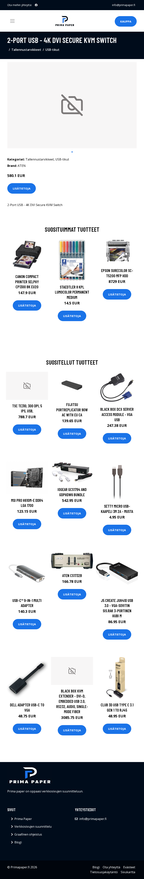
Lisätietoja (21, 188)
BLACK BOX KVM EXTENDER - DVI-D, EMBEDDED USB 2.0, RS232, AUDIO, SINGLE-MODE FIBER (72, 701)
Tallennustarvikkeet (26, 50)
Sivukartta (128, 872)
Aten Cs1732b (72, 575)
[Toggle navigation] (12, 21)
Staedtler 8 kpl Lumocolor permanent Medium (72, 292)
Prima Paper (23, 819)
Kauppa (125, 21)
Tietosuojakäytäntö (104, 872)
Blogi (18, 842)
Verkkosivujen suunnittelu (33, 826)
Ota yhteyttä (111, 867)
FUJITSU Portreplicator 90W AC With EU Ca (72, 409)
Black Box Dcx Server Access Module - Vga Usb (117, 414)
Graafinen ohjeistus (28, 834)
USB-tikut (52, 50)
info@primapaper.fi (123, 5)
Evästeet (129, 867)
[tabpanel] (72, 105)
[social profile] (36, 5)
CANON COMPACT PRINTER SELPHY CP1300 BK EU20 (27, 281)
